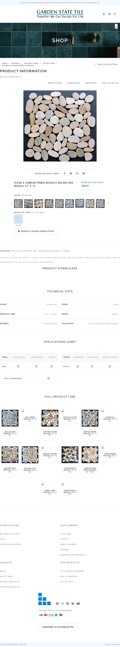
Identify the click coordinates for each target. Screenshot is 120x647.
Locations (65, 534)
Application (91, 83)
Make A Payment (68, 544)
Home (4, 63)
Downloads (73, 83)
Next (108, 203)
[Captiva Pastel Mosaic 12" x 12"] (38, 203)
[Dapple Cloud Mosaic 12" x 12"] (49, 203)
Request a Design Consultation (37, 231)
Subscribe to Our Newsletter (58, 627)
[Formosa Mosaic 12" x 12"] (69, 203)
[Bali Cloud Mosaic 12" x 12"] (18, 203)
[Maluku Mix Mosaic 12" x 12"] (79, 203)
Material (16, 63)
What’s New (6, 576)
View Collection (110, 83)
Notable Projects (9, 582)
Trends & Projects (10, 587)
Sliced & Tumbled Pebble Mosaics (18, 65)
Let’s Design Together (72, 571)
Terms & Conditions (112, 644)
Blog (2, 571)
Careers (64, 550)
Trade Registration (10, 544)
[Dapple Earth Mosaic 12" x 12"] (59, 203)
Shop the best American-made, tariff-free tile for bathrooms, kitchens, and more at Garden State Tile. (60, 3)
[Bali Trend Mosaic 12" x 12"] (28, 203)
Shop (2, 539)
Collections (49, 63)
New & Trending (68, 576)
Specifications (55, 83)
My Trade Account (10, 534)
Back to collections (107, 64)
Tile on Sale (66, 582)
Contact (64, 539)
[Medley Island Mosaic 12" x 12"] (100, 203)
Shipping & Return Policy (73, 555)
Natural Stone (31, 63)
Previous (11, 203)
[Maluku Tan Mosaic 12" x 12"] (90, 203)
